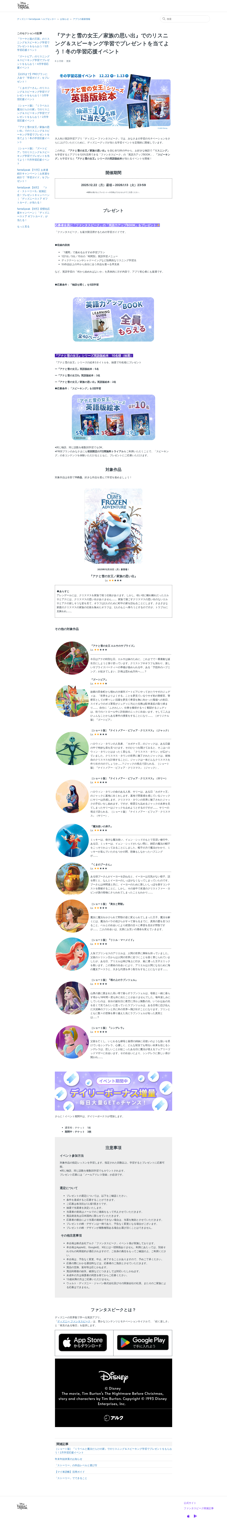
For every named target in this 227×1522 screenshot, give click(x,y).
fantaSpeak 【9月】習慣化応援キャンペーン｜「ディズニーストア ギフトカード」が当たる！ (33, 214)
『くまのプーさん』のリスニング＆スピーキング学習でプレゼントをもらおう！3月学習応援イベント (33, 93)
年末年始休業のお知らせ (68, 1459)
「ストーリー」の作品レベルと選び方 (76, 1465)
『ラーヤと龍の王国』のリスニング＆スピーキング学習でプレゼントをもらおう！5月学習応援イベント (33, 44)
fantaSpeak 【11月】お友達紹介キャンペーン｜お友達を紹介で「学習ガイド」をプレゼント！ (33, 175)
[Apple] (188, 1516)
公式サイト (190, 1503)
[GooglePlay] (195, 1516)
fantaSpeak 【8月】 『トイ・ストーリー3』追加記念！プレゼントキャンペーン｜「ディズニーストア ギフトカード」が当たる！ (33, 195)
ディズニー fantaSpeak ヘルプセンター (36, 19)
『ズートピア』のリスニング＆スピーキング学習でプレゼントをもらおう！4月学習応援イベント (33, 62)
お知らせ (64, 19)
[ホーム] (23, 6)
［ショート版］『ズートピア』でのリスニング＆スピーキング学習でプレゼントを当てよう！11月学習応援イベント (33, 156)
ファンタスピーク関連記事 (199, 1508)
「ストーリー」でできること (71, 1478)
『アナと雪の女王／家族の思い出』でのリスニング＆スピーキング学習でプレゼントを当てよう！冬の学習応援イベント (33, 134)
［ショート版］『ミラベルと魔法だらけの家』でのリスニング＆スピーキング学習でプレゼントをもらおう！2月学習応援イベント (33, 113)
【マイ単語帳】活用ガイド (70, 1471)
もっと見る (23, 226)
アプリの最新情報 (81, 19)
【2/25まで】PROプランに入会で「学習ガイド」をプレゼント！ (33, 77)
